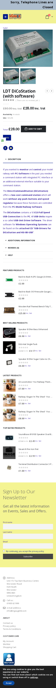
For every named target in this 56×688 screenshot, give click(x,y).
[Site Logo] (15, 16)
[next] (52, 91)
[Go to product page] (9, 280)
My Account (8, 641)
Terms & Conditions (12, 629)
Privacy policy (9, 626)
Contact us (8, 623)
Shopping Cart (9, 647)
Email (11, 148)
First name (7, 522)
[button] (5, 16)
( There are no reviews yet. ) (28, 100)
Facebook (5, 148)
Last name (7, 532)
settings (34, 677)
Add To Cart (35, 128)
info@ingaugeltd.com (16, 610)
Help (7, 137)
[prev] (47, 91)
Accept (8, 683)
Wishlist (6, 644)
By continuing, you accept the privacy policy (25, 551)
